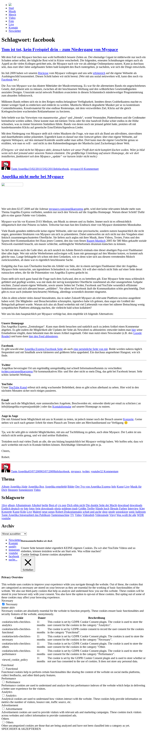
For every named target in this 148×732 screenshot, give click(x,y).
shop (105, 511)
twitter (85, 471)
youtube (95, 471)
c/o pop (62, 505)
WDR (140, 515)
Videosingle (102, 515)
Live (11, 24)
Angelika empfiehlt (56, 486)
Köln (23, 511)
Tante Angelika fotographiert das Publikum (25, 515)
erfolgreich (99, 73)
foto (26, 508)
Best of (53, 505)
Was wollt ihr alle (126, 515)
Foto (11, 21)
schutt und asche (92, 511)
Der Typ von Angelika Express (93, 486)
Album (5, 486)
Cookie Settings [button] (30, 554)
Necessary (12, 604)
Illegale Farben (118, 508)
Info (56, 168)
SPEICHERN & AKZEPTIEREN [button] (21, 728)
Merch (12, 14)
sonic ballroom (137, 511)
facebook (63, 168)
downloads (136, 505)
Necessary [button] (7, 600)
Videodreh (88, 515)
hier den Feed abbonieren (43, 336)
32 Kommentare (109, 471)
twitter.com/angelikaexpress (17, 371)
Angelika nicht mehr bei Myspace (32, 176)
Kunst (120, 486)
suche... (13, 559)
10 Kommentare (89, 168)
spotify (12, 546)
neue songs (48, 511)
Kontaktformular (61, 406)
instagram (14, 549)
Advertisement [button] (9, 705)
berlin (45, 505)
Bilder (71, 486)
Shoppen (13, 489)
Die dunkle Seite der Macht (101, 505)
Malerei (37, 511)
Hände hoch (102, 508)
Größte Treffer (86, 508)
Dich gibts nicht (76, 505)
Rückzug (43, 73)
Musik (12, 11)
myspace (75, 168)
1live (4, 505)
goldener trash (70, 508)
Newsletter (15, 30)
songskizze (122, 511)
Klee (142, 508)
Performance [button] (8, 678)
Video (12, 17)
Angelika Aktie (18, 486)
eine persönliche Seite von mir (90, 349)
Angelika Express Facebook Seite (43, 349)
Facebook (7, 79)
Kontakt (13, 27)
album (11, 505)
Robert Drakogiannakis (68, 511)
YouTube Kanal (18, 387)
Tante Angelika (19, 168)
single (111, 511)
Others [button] (5, 718)
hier (134, 329)
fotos (32, 508)
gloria (57, 508)
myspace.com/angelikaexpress (66, 208)
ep (21, 508)
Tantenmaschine (60, 515)
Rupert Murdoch (96, 240)
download (123, 505)
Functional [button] (7, 665)
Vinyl (112, 515)
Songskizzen (26, 489)
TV (72, 515)
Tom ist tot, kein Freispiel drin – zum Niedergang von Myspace (59, 49)
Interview (133, 508)
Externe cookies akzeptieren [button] (56, 554)
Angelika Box (36, 486)
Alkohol (36, 505)
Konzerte (128, 419)
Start (11, 8)
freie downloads (44, 508)
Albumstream (23, 505)
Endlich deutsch (10, 508)
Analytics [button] (6, 691)
